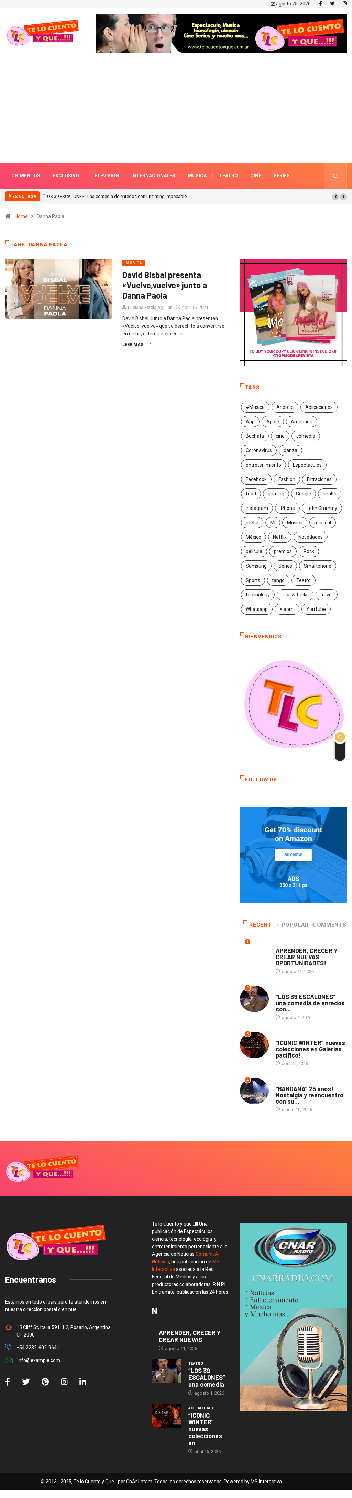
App (250, 421)
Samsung (256, 566)
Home (21, 216)
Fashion (286, 479)
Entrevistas (289, 944)
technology (258, 594)
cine (280, 436)
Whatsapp (257, 609)
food (251, 493)
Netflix (280, 537)
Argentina (301, 421)
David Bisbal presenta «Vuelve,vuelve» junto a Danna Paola (164, 285)
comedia (305, 436)
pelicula (254, 551)
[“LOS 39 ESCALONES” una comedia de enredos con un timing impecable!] (167, 1371)
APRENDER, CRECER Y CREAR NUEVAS (190, 1336)
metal (252, 522)
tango (278, 580)
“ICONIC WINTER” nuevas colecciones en (205, 1428)
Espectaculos (307, 465)
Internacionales (153, 175)
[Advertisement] (176, 118)
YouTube (316, 609)
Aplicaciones (319, 407)
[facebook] (320, 4)
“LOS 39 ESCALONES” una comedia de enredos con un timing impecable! (115, 196)
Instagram (257, 508)
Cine (255, 175)
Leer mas (132, 344)
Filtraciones (319, 479)
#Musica (255, 407)
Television (105, 175)
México (253, 537)
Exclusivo (66, 175)
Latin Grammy (322, 508)
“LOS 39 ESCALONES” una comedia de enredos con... (310, 1003)
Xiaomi (287, 609)
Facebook (256, 479)
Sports (253, 580)
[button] (335, 196)
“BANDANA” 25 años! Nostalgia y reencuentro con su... (309, 1095)
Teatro (228, 175)
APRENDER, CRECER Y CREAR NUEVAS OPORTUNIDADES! (307, 957)
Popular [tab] (295, 924)
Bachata (255, 436)
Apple (272, 421)
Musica (197, 175)
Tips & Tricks (295, 594)
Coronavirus (259, 450)
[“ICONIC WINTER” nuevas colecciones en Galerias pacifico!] (167, 1416)
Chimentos (25, 175)
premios (283, 551)
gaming (276, 493)
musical (322, 522)
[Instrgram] (345, 4)
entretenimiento (263, 465)
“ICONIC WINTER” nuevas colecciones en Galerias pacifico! (310, 1049)
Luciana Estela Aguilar (150, 307)
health (330, 493)
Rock (309, 551)
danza (290, 450)
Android (285, 407)
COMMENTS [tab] (329, 924)
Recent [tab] (260, 924)
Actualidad (288, 1036)
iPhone (287, 508)
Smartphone (317, 566)
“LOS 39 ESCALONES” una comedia (206, 1377)
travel (326, 594)
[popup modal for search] (335, 176)
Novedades (310, 537)
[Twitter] (332, 4)
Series (282, 175)
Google (303, 493)
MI (272, 522)
